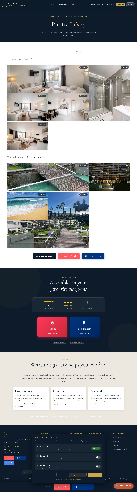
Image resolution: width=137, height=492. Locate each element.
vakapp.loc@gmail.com (13, 450)
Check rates (79, 417)
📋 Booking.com (82, 487)
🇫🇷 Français (26, 472)
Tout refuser (62, 475)
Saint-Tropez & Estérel (120, 449)
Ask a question (98, 417)
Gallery (75, 4)
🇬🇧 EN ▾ (130, 4)
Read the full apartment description (49, 417)
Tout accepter (95, 475)
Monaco (115, 445)
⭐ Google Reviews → (77, 342)
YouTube (119, 479)
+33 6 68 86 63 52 (13, 447)
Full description (44, 256)
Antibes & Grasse (118, 438)
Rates (84, 4)
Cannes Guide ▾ (96, 4)
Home (53, 4)
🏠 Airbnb (9, 458)
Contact (110, 4)
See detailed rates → (59, 342)
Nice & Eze (116, 442)
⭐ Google (9, 463)
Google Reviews (128, 479)
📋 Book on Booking (93, 256)
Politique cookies (68, 479)
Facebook (112, 479)
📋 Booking (20, 458)
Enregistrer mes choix (77, 475)
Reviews (120, 4)
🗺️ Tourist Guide (123, 486)
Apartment (63, 4)
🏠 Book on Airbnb (68, 256)
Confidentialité (77, 479)
